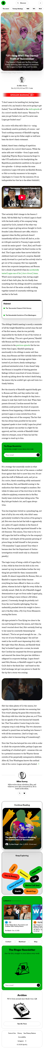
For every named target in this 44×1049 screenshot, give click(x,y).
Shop (35, 942)
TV (7, 834)
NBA (28, 8)
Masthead (22, 942)
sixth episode (34, 109)
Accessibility (22, 1037)
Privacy (20, 1033)
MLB (40, 8)
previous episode (23, 345)
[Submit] (38, 455)
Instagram (21, 1041)
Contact (8, 942)
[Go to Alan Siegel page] (6, 844)
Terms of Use (12, 1033)
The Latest (6, 8)
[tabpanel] (22, 311)
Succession (22, 51)
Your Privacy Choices (29, 1033)
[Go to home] (3, 3)
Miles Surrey (23, 86)
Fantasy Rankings (18, 8)
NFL (34, 8)
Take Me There (22, 1024)
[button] (22, 3)
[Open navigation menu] (40, 3)
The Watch (8, 930)
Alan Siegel (15, 844)
